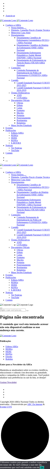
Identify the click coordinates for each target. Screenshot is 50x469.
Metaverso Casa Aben (20, 32)
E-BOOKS (16, 143)
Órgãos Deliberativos (20, 93)
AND (19, 95)
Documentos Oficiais (20, 100)
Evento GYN (6, 407)
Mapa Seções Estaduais (21, 125)
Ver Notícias (16, 148)
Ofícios (20, 103)
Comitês (14, 80)
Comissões (16, 68)
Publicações (11, 130)
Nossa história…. (18, 27)
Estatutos (21, 110)
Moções (20, 113)
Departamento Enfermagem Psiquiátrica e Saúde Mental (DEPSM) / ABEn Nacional (29, 55)
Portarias (20, 115)
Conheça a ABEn (13, 25)
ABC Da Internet (34, 404)
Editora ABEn (17, 133)
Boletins (9, 359)
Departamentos (17, 35)
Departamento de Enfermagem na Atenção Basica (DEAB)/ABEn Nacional (31, 62)
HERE (14, 138)
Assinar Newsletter (8, 382)
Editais (20, 105)
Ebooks (9, 356)
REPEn (14, 140)
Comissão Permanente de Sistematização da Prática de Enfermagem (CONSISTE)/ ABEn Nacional (32, 74)
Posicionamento (24, 118)
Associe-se (10, 15)
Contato (9, 153)
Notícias (9, 145)
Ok (42, 467)
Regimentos (22, 120)
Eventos (9, 128)
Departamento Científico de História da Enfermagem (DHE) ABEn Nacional (32, 47)
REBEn (14, 135)
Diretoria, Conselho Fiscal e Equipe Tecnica (30, 30)
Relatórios (21, 123)
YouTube (15, 150)
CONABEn (22, 98)
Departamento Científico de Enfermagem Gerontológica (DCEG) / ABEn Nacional (33, 40)
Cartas (19, 108)
